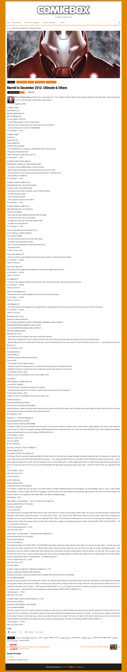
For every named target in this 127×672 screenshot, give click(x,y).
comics (40, 637)
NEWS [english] (39, 82)
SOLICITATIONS (51, 82)
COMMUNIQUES (22, 82)
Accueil (9, 28)
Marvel (46, 638)
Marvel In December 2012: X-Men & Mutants (95, 647)
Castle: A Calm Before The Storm (26, 638)
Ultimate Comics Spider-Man (102, 637)
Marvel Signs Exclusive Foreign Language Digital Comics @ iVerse (33, 648)
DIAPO (30, 82)
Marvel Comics (54, 637)
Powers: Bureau (65, 638)
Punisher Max (75, 637)
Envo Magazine (79, 667)
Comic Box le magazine (31, 22)
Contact (62, 22)
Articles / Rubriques (49, 22)
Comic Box (31, 92)
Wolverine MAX (24, 640)
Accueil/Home (16, 22)
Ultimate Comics (86, 638)
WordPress (64, 667)
